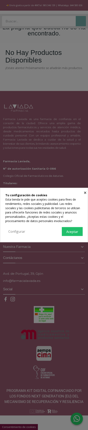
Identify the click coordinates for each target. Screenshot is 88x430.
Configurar (16, 231)
